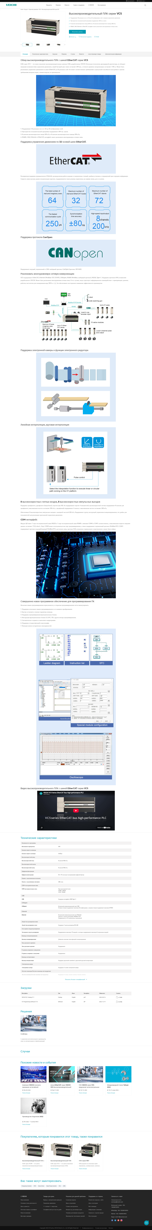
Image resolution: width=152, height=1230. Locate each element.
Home (22, 9)
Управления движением (33, 9)
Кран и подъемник (71, 1203)
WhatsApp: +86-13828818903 (119, 1210)
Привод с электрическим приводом (52, 1200)
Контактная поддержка (86, 36)
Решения (58, 5)
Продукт (26, 9)
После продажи (93, 1216)
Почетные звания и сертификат (29, 1209)
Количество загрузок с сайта (96, 1200)
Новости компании (25, 1213)
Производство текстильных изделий (75, 1216)
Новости (67, 5)
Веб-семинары (92, 1206)
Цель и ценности (25, 1206)
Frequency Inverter (26, 1186)
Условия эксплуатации (101, 1228)
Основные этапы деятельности (28, 1203)
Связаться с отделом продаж (96, 1213)
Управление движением (49, 1203)
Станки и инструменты (72, 1206)
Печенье (111, 1228)
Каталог (73, 36)
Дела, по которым (93, 1203)
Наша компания (25, 1200)
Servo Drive (41, 1186)
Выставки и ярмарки (26, 1216)
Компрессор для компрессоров (74, 1209)
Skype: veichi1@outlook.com (119, 1217)
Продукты (49, 5)
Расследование (102, 5)
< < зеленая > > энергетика (50, 1206)
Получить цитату (77, 32)
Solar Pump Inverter (51, 1186)
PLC (40, 9)
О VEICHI (91, 5)
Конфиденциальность (87, 1228)
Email (97, 36)
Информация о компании (95, 1209)
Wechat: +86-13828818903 (118, 1213)
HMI (64, 1186)
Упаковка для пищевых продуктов (75, 1213)
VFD (35, 1186)
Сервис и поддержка (78, 5)
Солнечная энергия (71, 1200)
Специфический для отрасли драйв (52, 1209)
